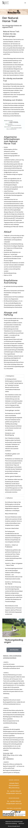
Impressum (21, 823)
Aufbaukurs (9, 498)
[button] (14, 375)
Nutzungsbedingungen (13, 641)
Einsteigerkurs (10, 376)
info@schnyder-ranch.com (11, 172)
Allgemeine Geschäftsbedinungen (14, 821)
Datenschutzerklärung (11, 823)
